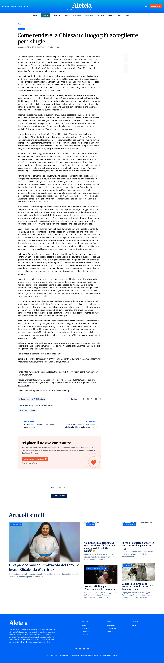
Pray (44, 15)
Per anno (135, 626)
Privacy (115, 656)
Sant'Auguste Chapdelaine (89, 10)
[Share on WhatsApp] (100, 399)
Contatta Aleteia (105, 656)
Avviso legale (75, 656)
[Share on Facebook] (84, 399)
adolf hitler (90, 525)
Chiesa (20, 24)
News (67, 15)
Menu (35, 15)
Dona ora (154, 6)
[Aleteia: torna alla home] (82, 5)
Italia (119, 15)
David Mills (41, 47)
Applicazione (111, 629)
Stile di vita (77, 15)
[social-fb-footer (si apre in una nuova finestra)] (80, 649)
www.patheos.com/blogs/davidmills (53, 361)
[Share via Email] (96, 399)
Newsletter (111, 626)
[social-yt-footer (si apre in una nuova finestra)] (76, 649)
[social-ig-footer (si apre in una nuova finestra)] (88, 649)
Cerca (31, 6)
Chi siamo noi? (64, 656)
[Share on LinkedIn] (88, 399)
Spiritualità (89, 15)
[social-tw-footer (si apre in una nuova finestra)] (84, 649)
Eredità (110, 15)
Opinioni (57, 15)
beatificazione (16, 525)
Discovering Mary (89, 359)
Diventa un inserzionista (89, 656)
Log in (66, 487)
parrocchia (23, 410)
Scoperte (100, 15)
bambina (127, 566)
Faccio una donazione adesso (34, 459)
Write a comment (59, 496)
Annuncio (110, 632)
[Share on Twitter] (92, 399)
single (33, 410)
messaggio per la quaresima (96, 568)
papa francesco (129, 525)
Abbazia (128, 15)
